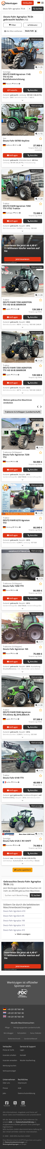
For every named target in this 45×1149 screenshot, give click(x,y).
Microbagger (9, 1033)
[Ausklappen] (22, 100)
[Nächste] (41, 53)
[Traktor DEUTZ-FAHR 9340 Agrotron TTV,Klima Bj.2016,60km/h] (23, 691)
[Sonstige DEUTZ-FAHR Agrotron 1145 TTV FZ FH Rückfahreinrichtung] (23, 53)
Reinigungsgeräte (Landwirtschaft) (27, 1027)
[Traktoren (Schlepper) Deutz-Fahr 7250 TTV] (23, 565)
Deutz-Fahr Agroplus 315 (14, 925)
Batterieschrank (14, 1039)
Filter (13, 25)
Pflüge (7, 1027)
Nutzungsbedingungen (11, 1144)
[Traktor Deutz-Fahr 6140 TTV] (23, 757)
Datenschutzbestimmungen (14, 1142)
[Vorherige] (3, 53)
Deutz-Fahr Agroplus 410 (14, 930)
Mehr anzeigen (23, 934)
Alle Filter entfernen (14, 31)
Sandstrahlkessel (30, 1039)
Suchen (38, 8)
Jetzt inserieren (22, 259)
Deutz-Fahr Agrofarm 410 (14, 911)
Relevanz (33, 25)
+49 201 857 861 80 (15, 1009)
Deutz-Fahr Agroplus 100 (14, 920)
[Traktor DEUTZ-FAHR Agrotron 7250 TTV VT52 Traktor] (23, 185)
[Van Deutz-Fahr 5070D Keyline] (23, 120)
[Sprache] (38, 3)
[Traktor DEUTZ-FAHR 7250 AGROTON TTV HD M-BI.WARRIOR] (23, 281)
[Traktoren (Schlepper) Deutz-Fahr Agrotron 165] (23, 628)
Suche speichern (23, 870)
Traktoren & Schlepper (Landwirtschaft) (22, 412)
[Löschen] (29, 8)
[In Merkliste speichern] (40, 72)
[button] (42, 3)
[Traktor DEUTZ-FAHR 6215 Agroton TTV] (23, 499)
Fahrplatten (21, 1033)
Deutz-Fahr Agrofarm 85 (13, 916)
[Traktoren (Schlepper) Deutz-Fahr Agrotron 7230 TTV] (23, 434)
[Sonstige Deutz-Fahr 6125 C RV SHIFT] (23, 820)
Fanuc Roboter (35, 1033)
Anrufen (34, 90)
